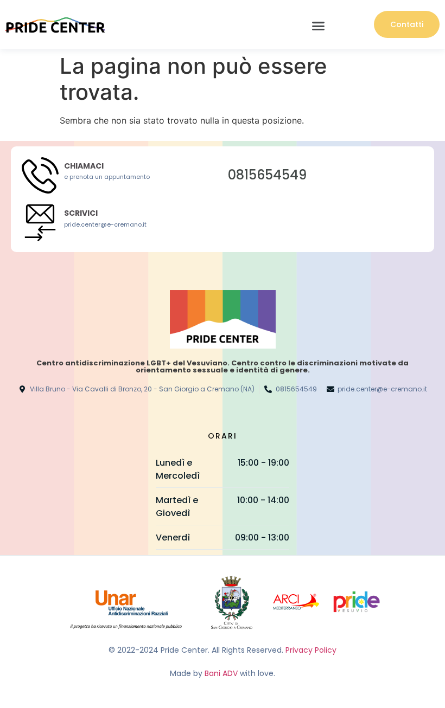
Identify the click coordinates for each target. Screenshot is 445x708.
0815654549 (267, 175)
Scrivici (81, 213)
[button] (318, 26)
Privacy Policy (310, 650)
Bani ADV (221, 673)
